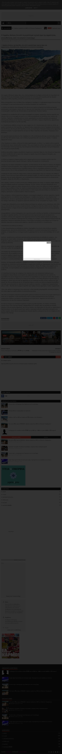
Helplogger (38, 259)
